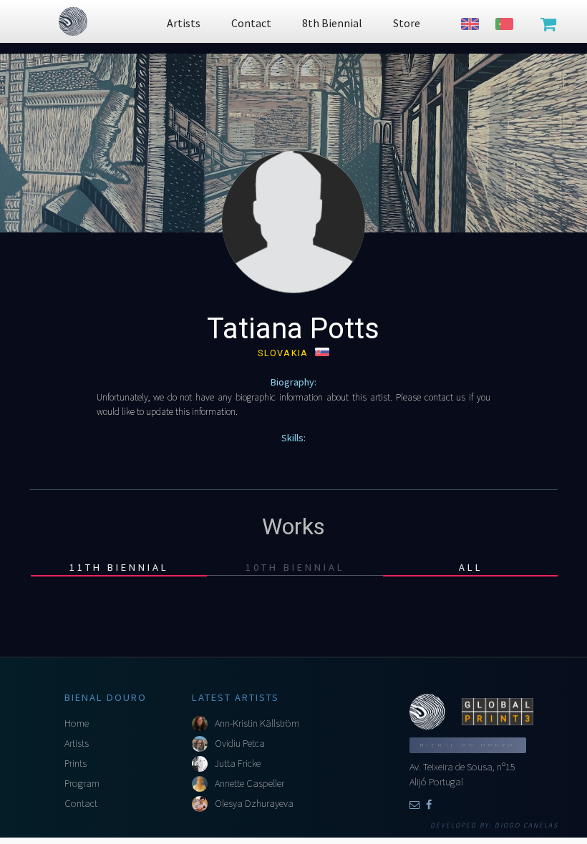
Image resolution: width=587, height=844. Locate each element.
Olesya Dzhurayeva (254, 803)
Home (76, 723)
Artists (76, 743)
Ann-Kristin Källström (257, 723)
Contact (80, 803)
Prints (75, 763)
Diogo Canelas (526, 825)
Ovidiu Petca (240, 743)
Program (82, 783)
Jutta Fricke (238, 763)
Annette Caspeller (249, 783)
